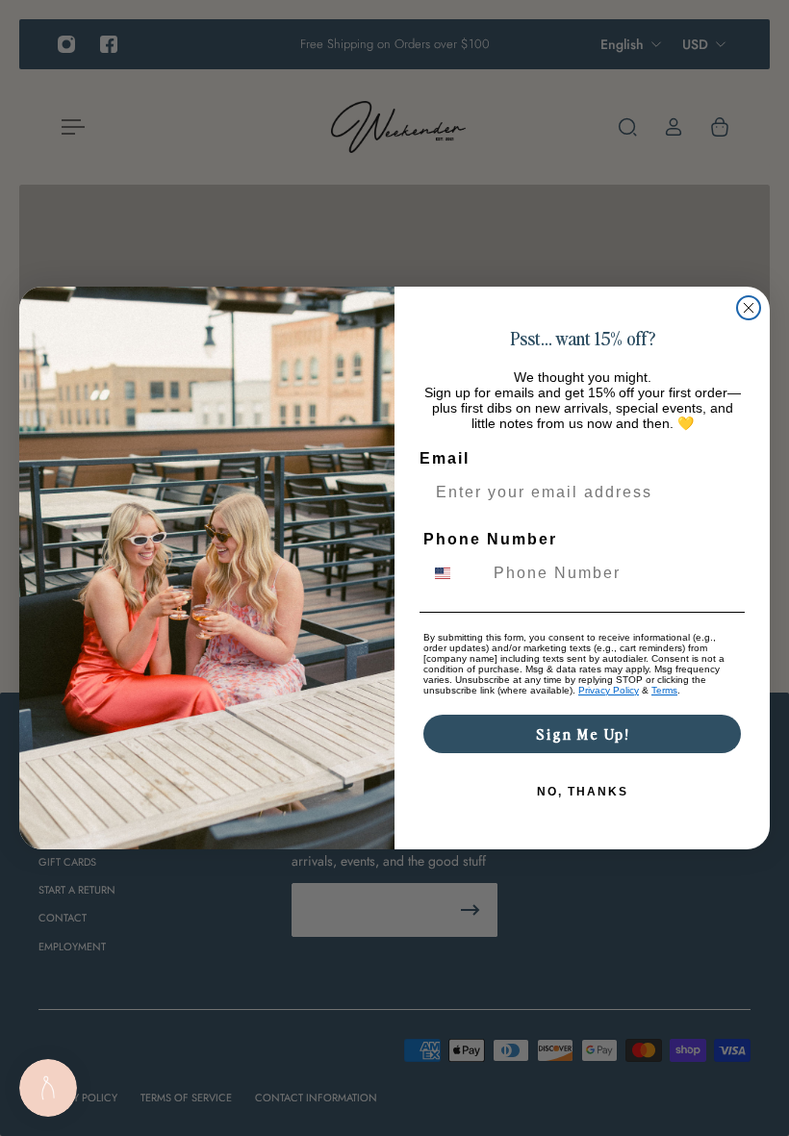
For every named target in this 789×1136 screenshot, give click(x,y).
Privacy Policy (608, 690)
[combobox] (454, 573)
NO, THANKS (582, 791)
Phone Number (490, 539)
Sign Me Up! (582, 733)
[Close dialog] (748, 307)
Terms (664, 690)
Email (445, 458)
